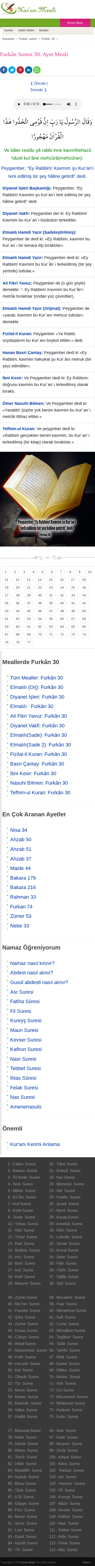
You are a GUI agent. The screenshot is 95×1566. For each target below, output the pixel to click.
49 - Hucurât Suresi (24, 1364)
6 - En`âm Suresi (22, 1197)
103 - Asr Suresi (62, 1477)
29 (29, 595)
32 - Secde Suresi (64, 1244)
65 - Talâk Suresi (63, 1344)
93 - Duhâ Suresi (22, 1537)
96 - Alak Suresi (62, 1431)
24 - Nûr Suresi (62, 1191)
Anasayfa (8, 38)
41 (73, 603)
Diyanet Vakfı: (16, 213)
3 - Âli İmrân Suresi (24, 1177)
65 (73, 626)
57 (73, 619)
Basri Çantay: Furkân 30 (37, 764)
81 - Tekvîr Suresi (22, 1457)
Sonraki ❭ (38, 90)
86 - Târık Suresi (22, 1490)
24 (62, 587)
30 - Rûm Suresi (63, 1230)
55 (51, 619)
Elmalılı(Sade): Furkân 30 (38, 735)
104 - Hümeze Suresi (67, 1483)
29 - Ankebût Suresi (65, 1224)
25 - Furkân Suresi (64, 1197)
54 (40, 619)
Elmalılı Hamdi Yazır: (23, 257)
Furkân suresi (28, 38)
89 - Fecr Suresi (21, 1510)
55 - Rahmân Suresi (25, 1403)
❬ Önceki (38, 83)
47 (51, 611)
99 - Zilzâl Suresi (63, 1450)
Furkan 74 (21, 907)
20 (18, 587)
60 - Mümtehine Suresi (67, 1311)
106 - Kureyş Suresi (66, 1497)
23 (51, 587)
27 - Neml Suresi (63, 1210)
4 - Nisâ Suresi (20, 1184)
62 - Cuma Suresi (64, 1324)
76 (18, 642)
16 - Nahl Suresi (21, 1263)
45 (29, 611)
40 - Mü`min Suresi (24, 1304)
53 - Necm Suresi (22, 1390)
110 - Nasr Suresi (64, 1523)
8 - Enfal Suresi (20, 1210)
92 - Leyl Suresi (21, 1530)
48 (62, 611)
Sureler (8, 30)
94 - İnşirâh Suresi (23, 1543)
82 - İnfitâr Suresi (22, 1464)
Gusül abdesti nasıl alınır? (39, 982)
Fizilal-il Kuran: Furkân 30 (38, 754)
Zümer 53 (20, 916)
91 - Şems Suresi (22, 1523)
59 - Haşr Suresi (63, 1304)
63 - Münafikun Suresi (67, 1331)
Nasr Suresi (23, 1059)
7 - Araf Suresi (19, 1204)
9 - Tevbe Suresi (21, 1217)
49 (73, 611)
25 (73, 587)
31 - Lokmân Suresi (65, 1237)
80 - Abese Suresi (23, 1450)
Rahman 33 (23, 897)
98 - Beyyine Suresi (65, 1444)
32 (62, 595)
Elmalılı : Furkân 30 (31, 706)
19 (7, 587)
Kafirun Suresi (26, 1049)
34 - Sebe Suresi (63, 1257)
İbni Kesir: (13, 378)
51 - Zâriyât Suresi (23, 1377)
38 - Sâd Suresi (62, 1283)
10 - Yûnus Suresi (23, 1224)
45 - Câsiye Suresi (23, 1337)
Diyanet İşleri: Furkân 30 (37, 697)
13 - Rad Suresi (21, 1244)
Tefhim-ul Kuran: (19, 428)
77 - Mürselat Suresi (24, 1431)
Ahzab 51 (20, 849)
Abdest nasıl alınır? (31, 973)
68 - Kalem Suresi (64, 1364)
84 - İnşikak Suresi (23, 1477)
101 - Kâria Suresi (64, 1464)
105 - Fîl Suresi (62, 1490)
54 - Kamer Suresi (23, 1397)
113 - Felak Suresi (64, 1543)
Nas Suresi (22, 1097)
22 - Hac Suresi (62, 1177)
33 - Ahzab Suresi (63, 1250)
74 (84, 634)
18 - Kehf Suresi (21, 1277)
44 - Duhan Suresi (23, 1331)
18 (84, 579)
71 (51, 634)
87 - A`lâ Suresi (21, 1497)
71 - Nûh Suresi (62, 1383)
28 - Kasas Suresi (63, 1217)
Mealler (44, 30)
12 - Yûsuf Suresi (22, 1237)
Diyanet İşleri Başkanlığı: (27, 188)
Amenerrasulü (25, 1107)
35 (7, 603)
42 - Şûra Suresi (21, 1317)
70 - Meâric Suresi (64, 1377)
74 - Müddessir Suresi (67, 1403)
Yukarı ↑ (87, 1562)
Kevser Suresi (26, 1040)
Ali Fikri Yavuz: (17, 283)
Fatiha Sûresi (25, 1001)
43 (7, 611)
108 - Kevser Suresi (66, 1510)
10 (90, 572)
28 (18, 595)
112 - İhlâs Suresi (64, 1537)
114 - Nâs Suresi (63, 1550)
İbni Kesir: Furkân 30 (33, 773)
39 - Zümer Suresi (22, 1297)
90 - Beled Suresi (22, 1517)
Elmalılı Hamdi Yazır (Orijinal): (32, 308)
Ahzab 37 (20, 859)
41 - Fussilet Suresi (24, 1311)
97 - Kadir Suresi (63, 1437)
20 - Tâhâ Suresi (63, 1164)
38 (40, 603)
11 (6, 579)
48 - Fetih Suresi (22, 1357)
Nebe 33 (19, 926)
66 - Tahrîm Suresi (64, 1350)
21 (29, 587)
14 (40, 579)
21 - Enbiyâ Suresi (64, 1171)
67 (7, 634)
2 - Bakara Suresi (22, 1171)
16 (62, 579)
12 (17, 579)
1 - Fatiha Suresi (22, 1164)
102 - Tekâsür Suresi (66, 1470)
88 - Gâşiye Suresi (23, 1504)
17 (73, 579)
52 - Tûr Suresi (20, 1383)
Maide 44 (20, 868)
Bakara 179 (23, 878)
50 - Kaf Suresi (20, 1370)
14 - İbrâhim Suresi (24, 1250)
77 (29, 642)
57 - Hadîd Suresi (22, 1417)
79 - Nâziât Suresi (23, 1444)
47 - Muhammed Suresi (27, 1350)
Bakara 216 (23, 887)
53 (29, 619)
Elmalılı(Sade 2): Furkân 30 (40, 745)
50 (84, 611)
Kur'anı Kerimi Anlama (35, 1144)
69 (29, 634)
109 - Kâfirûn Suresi (66, 1517)
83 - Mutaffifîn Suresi (25, 1470)
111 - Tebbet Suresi (65, 1530)
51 (7, 619)
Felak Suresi (24, 1088)
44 (18, 611)
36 (18, 603)
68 (18, 634)
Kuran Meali (27, 1562)
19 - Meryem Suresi (24, 1283)
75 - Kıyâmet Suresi (65, 1410)
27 (7, 595)
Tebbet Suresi (25, 1068)
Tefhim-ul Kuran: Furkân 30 (40, 792)
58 (84, 619)
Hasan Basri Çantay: (23, 352)
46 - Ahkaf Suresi (22, 1344)
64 (62, 626)
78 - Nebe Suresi (22, 1437)
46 (40, 611)
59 (7, 626)
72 (62, 634)
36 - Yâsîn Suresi (63, 1270)
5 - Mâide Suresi (22, 1191)
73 (73, 634)
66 (84, 626)
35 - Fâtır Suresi (62, 1263)
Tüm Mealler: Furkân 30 (36, 678)
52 (18, 619)
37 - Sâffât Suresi (63, 1277)
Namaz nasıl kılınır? (32, 963)
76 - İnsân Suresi (63, 1417)
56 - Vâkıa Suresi (22, 1410)
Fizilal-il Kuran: (17, 333)
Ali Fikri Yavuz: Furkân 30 (38, 716)
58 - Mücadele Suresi (67, 1297)
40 (62, 603)
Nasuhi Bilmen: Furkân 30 (39, 783)
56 (62, 619)
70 (40, 634)
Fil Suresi (20, 1011)
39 (51, 603)
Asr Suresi (21, 992)
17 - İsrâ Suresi (20, 1270)
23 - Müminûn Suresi (66, 1184)
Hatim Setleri (26, 30)
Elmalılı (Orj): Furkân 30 (36, 687)
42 (84, 603)
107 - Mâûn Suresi (64, 1504)
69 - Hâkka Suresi (64, 1370)
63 (51, 626)
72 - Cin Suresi (61, 1390)
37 (29, 603)
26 (84, 587)
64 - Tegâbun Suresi (66, 1337)
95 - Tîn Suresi (20, 1550)
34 (84, 595)
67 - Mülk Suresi (63, 1357)
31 (51, 595)
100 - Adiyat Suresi (65, 1457)
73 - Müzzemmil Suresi (68, 1397)
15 (51, 579)
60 (18, 626)
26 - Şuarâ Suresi (64, 1204)
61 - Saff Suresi (62, 1317)
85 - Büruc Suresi (22, 1483)
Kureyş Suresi (26, 1020)
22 (40, 587)
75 (7, 642)
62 (40, 626)
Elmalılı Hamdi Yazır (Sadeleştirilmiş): (39, 232)
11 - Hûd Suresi (21, 1230)
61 (29, 626)
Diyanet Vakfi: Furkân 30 (37, 725)
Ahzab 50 (20, 839)
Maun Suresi (24, 1030)
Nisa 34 (18, 830)
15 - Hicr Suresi (21, 1257)
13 (28, 579)
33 (73, 595)
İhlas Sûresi (23, 1078)
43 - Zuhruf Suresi (23, 1324)
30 (40, 595)
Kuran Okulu (75, 22)
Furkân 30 (48, 38)
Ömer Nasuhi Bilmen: (24, 403)
